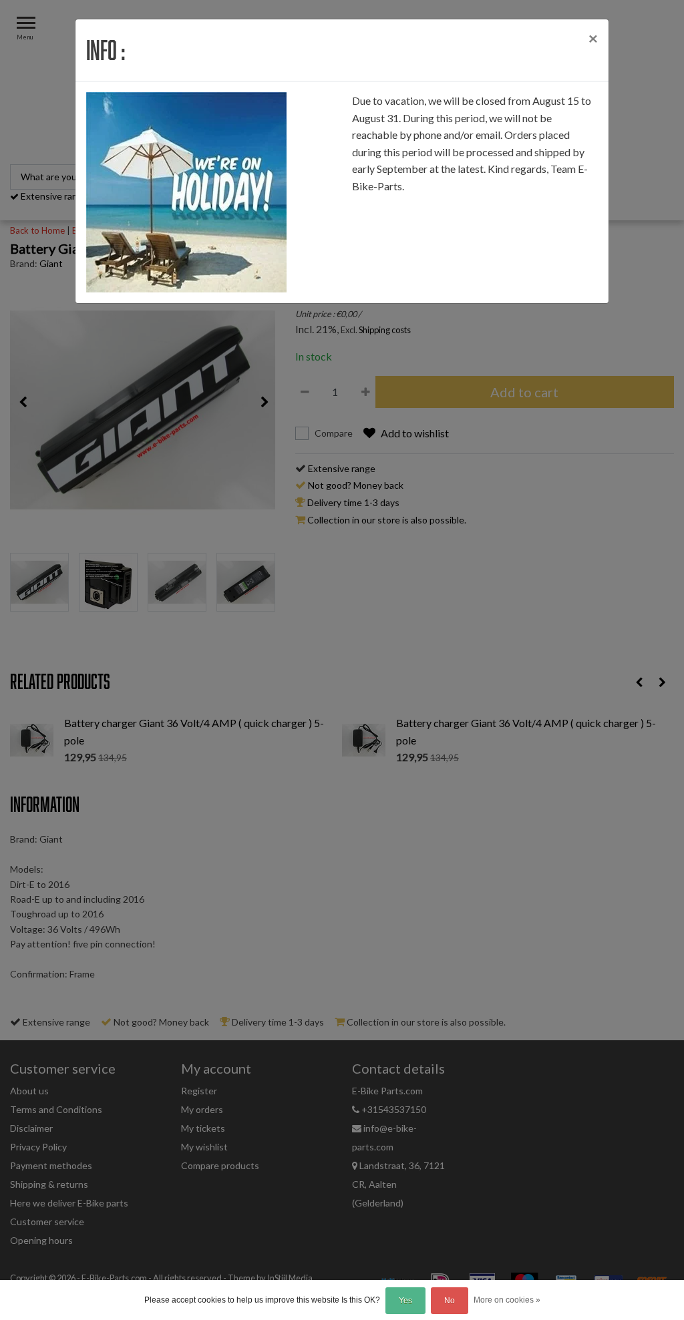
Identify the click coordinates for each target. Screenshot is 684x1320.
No (449, 1300)
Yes (405, 1300)
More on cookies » (507, 1300)
